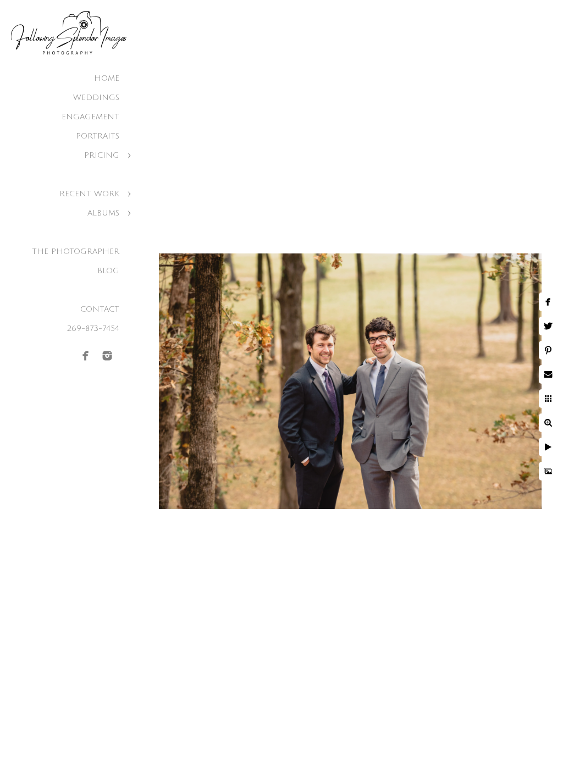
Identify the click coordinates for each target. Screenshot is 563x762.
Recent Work (89, 194)
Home (106, 78)
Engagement (90, 117)
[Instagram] (107, 355)
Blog (108, 271)
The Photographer (75, 251)
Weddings (96, 97)
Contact (99, 309)
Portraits (97, 136)
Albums (103, 213)
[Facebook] (85, 355)
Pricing (101, 155)
